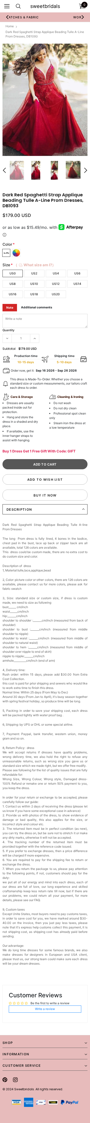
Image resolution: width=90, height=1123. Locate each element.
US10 (34, 284)
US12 (56, 284)
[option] (45, 100)
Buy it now (45, 495)
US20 (56, 294)
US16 (12, 294)
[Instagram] (15, 1079)
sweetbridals (45, 6)
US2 (34, 273)
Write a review (45, 1009)
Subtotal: (9, 349)
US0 (13, 273)
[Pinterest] (4, 1079)
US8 (13, 284)
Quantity (8, 330)
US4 (56, 273)
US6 (77, 273)
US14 (77, 284)
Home (10, 26)
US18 (34, 294)
